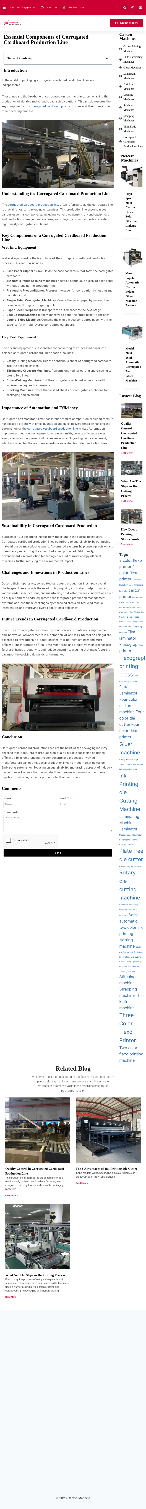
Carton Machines (127, 36)
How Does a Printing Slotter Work (130, 534)
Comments (11, 812)
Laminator (128, 829)
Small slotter (133, 966)
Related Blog (73, 1068)
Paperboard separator (129, 840)
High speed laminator (129, 769)
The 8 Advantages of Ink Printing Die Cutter (106, 1168)
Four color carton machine (128, 705)
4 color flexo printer (129, 572)
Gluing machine (126, 760)
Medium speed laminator (130, 835)
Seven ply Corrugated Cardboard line (131, 952)
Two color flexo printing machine (131, 1054)
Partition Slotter (126, 844)
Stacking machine (127, 971)
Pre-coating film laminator (131, 866)
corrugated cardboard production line (56, 106)
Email (63, 798)
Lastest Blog (130, 396)
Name (7, 798)
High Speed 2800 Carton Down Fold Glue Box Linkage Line (132, 212)
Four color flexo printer (129, 730)
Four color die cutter (131, 718)
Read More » (127, 453)
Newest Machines (129, 158)
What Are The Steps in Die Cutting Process (35, 1275)
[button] (124, 7)
